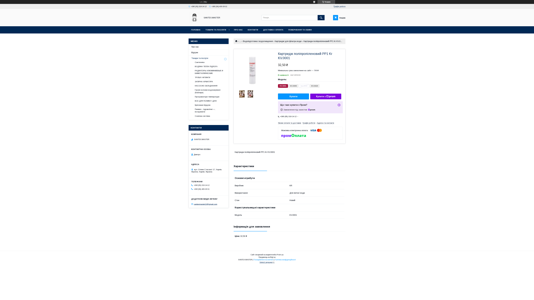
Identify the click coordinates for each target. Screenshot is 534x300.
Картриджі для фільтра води (288, 41)
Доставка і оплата (273, 30)
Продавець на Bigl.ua (267, 257)
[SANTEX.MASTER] (194, 23)
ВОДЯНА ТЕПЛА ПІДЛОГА (206, 66)
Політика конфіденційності (285, 260)
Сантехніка (199, 62)
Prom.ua (280, 255)
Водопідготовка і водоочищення (258, 41)
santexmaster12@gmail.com (205, 204)
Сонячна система (202, 116)
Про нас (238, 30)
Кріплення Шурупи (202, 105)
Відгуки (194, 52)
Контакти (253, 30)
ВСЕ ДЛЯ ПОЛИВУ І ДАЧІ (206, 101)
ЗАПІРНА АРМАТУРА (204, 82)
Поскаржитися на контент (263, 260)
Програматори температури (207, 97)
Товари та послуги (215, 30)
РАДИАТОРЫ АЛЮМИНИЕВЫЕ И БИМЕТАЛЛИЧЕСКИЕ (209, 72)
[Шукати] (321, 17)
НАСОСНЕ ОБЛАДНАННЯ (206, 86)
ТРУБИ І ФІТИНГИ (202, 77)
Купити (293, 96)
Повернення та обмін (300, 30)
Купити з (321, 96)
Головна (195, 30)
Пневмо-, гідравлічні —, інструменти (205, 110)
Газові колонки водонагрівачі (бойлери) (207, 91)
